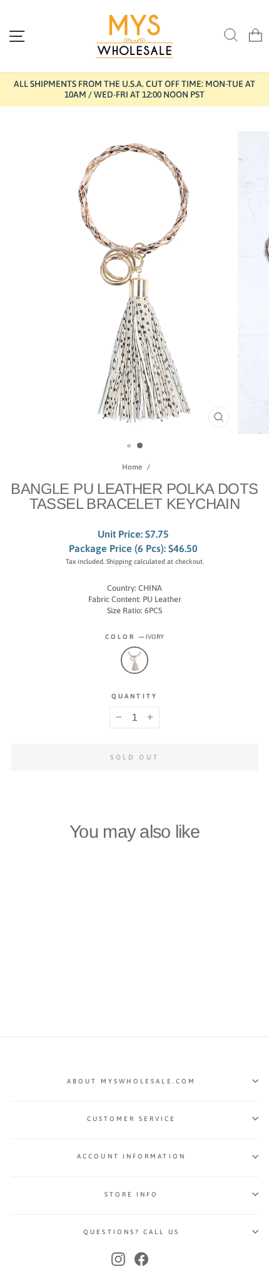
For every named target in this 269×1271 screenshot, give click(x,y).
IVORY (134, 660)
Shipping (119, 561)
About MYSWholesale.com (131, 1081)
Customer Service (131, 1118)
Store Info (131, 1194)
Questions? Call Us (131, 1231)
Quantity (134, 696)
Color (135, 636)
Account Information (131, 1156)
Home (132, 467)
